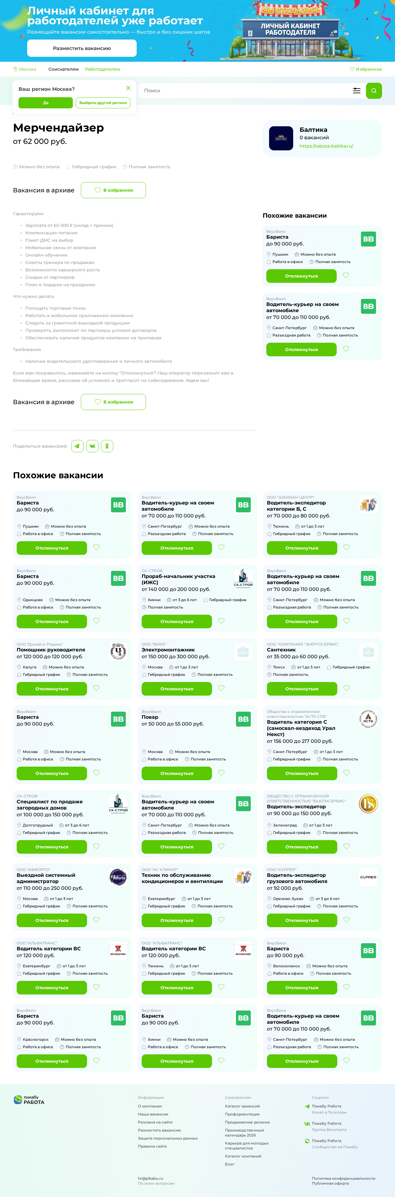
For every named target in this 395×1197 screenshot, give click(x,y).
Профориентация (242, 1114)
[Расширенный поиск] (356, 90)
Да (45, 102)
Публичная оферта (330, 1183)
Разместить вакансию (159, 1130)
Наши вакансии (153, 1114)
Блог (230, 1164)
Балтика (313, 129)
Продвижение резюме (247, 1122)
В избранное (118, 190)
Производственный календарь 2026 (244, 1132)
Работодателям (102, 69)
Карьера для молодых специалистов (246, 1145)
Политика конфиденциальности (343, 1178)
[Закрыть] (128, 88)
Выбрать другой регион (103, 102)
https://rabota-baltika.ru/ (326, 146)
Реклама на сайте (155, 1122)
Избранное (369, 69)
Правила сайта (152, 1146)
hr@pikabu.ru (150, 1178)
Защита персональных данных (168, 1138)
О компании (150, 1106)
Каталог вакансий (242, 1106)
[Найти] (374, 91)
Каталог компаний (243, 1156)
